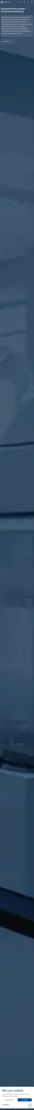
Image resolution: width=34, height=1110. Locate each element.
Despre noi (7, 41)
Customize (5, 1105)
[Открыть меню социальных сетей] (30, 1105)
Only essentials (9, 1100)
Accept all (25, 1100)
